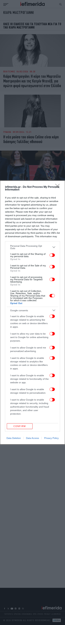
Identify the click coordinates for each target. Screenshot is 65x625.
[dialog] (32, 312)
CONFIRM (20, 426)
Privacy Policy (51, 438)
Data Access (32, 438)
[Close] (58, 187)
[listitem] (32, 247)
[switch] (52, 255)
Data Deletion (13, 438)
